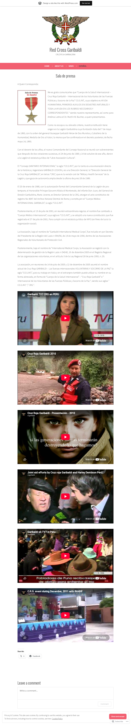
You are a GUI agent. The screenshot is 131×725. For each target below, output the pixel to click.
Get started (86, 3)
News (71, 66)
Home (46, 66)
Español (83, 66)
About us (59, 66)
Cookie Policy (57, 718)
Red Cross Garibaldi (66, 49)
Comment (105, 704)
